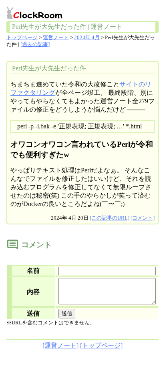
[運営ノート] (60, 345)
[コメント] (143, 218)
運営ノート (56, 37)
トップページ (22, 37)
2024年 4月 (87, 37)
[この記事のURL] (109, 218)
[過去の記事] (35, 44)
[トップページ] (101, 345)
